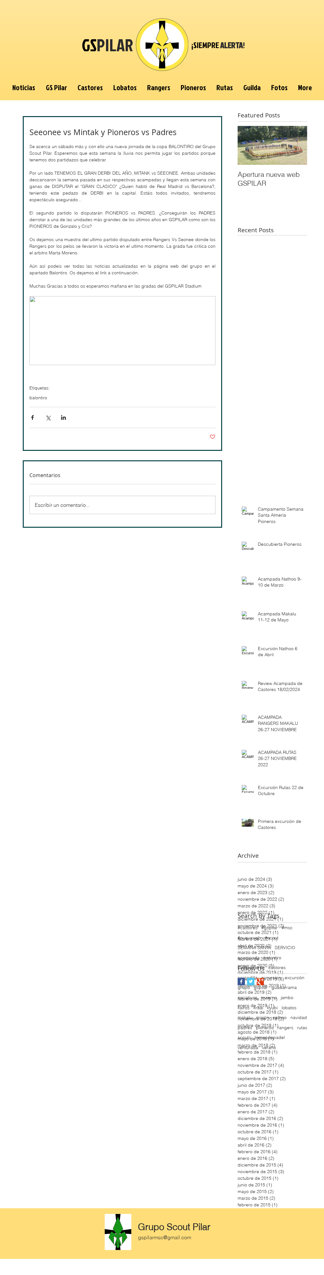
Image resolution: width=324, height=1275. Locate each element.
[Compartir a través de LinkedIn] (63, 417)
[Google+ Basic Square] (260, 981)
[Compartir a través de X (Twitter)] (48, 417)
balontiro (38, 398)
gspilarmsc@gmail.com (164, 1237)
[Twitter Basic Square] (250, 981)
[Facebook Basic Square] (241, 981)
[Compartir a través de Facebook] (32, 417)
